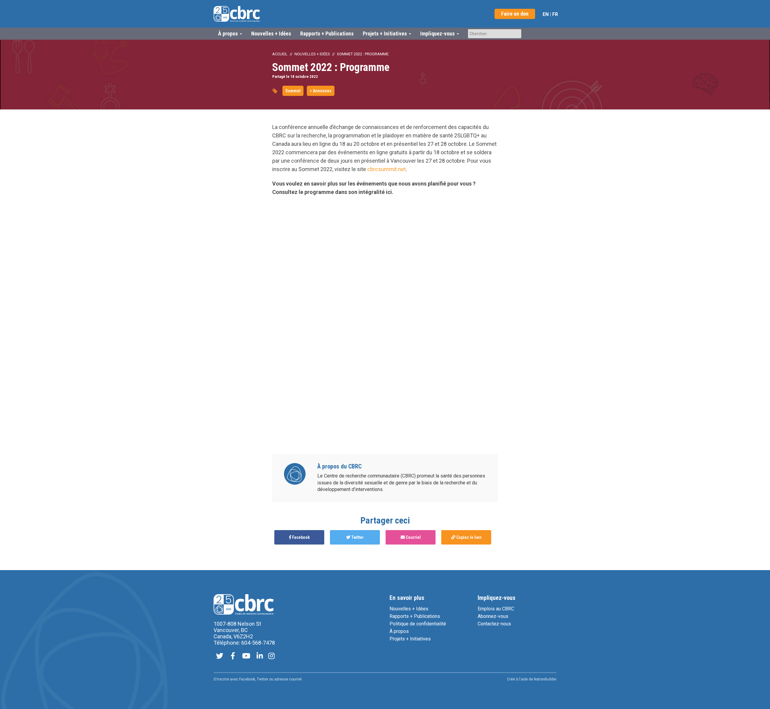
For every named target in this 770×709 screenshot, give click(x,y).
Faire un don (514, 14)
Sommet (292, 90)
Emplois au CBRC (496, 609)
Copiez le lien (468, 537)
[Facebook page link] (233, 656)
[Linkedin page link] (260, 656)
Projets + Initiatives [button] (385, 33)
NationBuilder (545, 679)
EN (546, 14)
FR (555, 14)
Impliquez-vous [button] (438, 33)
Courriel (413, 537)
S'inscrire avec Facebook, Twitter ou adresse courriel (258, 679)
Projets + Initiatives (410, 639)
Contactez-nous (494, 624)
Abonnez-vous (493, 616)
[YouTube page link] (246, 656)
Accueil (280, 54)
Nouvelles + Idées (271, 33)
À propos (399, 631)
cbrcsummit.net (386, 169)
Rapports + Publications (327, 33)
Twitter (357, 537)
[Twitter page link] (220, 656)
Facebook (300, 537)
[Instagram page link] (271, 656)
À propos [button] (228, 33)
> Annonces (320, 90)
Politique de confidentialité (418, 624)
